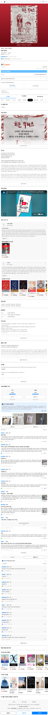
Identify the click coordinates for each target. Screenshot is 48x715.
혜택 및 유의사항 (12, 399)
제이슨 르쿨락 (3, 53)
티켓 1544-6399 (19, 704)
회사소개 (27, 708)
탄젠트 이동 (41, 288)
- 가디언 (2, 374)
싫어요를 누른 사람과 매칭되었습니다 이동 (14, 685)
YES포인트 (3, 66)
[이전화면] (1, 2)
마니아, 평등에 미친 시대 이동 (32, 289)
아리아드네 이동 (14, 288)
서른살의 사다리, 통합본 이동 (22, 685)
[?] (15, 404)
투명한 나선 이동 (5, 662)
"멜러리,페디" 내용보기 (24, 437)
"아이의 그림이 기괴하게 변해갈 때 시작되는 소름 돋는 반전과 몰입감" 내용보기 (24, 449)
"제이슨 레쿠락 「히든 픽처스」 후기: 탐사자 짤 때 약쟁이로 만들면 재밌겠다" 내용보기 (24, 546)
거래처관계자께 (32, 708)
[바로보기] (6, 419)
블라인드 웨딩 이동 (6, 251)
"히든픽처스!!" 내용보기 (24, 461)
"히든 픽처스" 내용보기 (24, 485)
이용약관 (8, 708)
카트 (46, 2)
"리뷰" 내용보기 (24, 535)
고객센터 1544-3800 (12, 704)
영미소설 (13, 306)
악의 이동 (22, 663)
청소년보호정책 (19, 708)
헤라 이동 (6, 288)
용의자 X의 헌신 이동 (14, 662)
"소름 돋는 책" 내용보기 (24, 474)
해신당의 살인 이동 (5, 684)
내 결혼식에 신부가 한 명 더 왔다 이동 (40, 685)
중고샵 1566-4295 (26, 704)
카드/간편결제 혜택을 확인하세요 (40, 74)
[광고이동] (43, 2)
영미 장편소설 (18, 306)
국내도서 (3, 304)
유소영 (9, 53)
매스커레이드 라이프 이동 (40, 663)
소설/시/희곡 (8, 304)
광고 (40, 708)
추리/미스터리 (18, 304)
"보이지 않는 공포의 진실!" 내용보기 (24, 509)
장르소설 (7, 58)
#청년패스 (3, 107)
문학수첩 (2, 54)
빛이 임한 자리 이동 (31, 685)
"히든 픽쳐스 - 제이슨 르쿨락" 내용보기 (24, 496)
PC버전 (24, 708)
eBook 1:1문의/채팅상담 (35, 704)
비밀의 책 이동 (23, 288)
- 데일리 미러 (3, 369)
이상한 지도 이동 (31, 662)
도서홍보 (37, 708)
